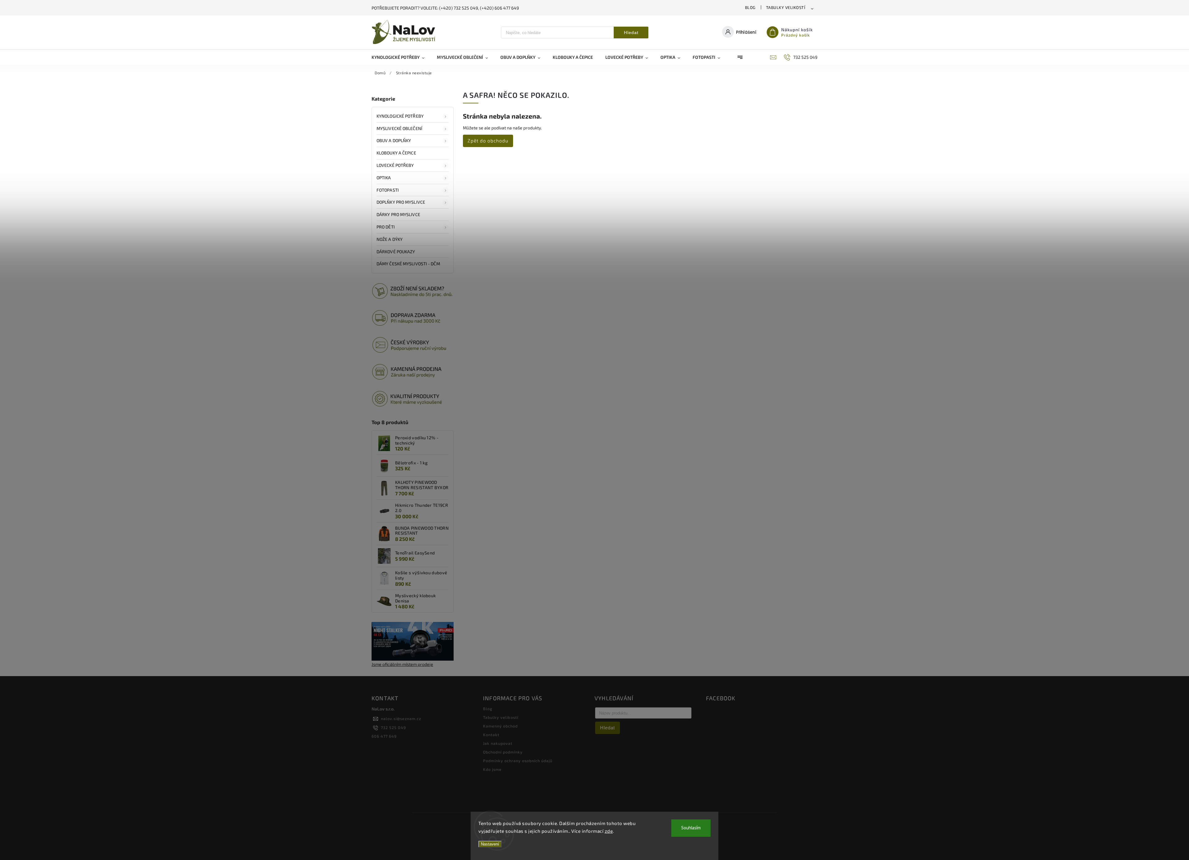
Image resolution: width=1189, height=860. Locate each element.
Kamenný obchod (500, 725)
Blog (750, 7)
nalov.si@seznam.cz (401, 718)
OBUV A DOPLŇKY (394, 140)
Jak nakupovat (497, 743)
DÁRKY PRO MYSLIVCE (398, 214)
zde (609, 831)
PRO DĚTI (386, 226)
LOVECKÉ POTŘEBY (395, 165)
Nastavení (490, 844)
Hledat (631, 32)
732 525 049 (393, 727)
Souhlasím (691, 828)
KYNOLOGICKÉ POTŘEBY (400, 116)
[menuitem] (401, 57)
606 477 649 (384, 736)
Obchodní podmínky (503, 751)
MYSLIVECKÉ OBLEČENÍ (399, 128)
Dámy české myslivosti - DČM (408, 263)
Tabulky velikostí (785, 7)
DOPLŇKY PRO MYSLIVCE (401, 202)
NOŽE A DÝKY (390, 239)
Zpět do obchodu (488, 140)
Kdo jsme (492, 769)
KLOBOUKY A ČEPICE (396, 152)
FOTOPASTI (388, 190)
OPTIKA (384, 177)
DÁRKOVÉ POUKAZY (396, 251)
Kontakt (491, 734)
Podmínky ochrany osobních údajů (517, 760)
